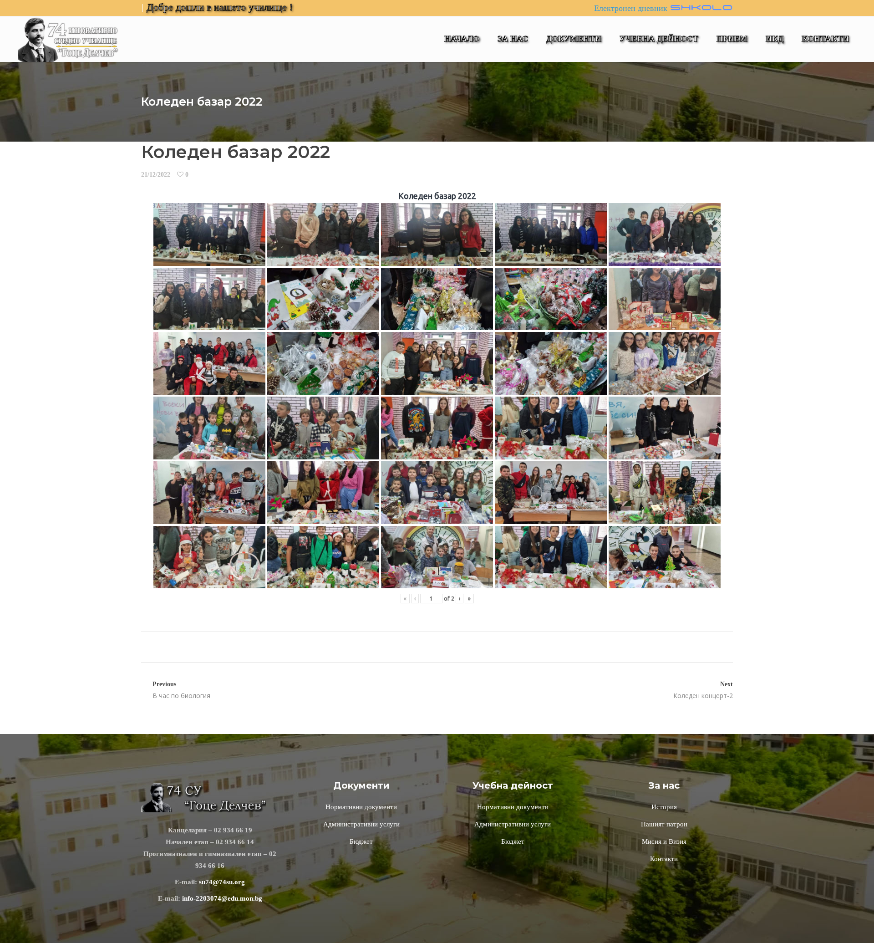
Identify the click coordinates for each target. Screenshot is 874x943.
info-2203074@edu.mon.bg (222, 898)
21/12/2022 (155, 174)
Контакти (664, 858)
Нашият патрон (664, 824)
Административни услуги (361, 824)
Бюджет (361, 841)
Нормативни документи (361, 806)
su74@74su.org (222, 882)
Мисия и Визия (664, 841)
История (664, 806)
